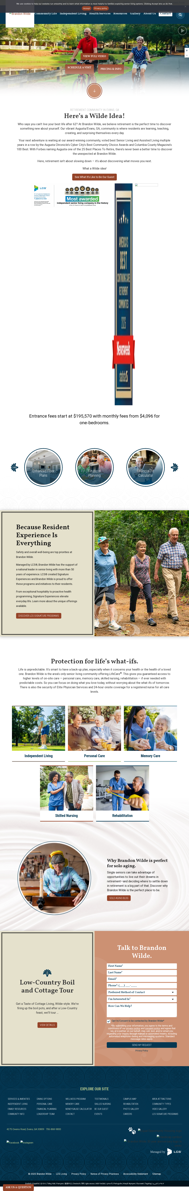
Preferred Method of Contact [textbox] (126, 992)
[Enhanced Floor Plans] (43, 467)
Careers (127, 1114)
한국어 (43, 1184)
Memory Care (72, 1104)
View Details (47, 1025)
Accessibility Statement (135, 1174)
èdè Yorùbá (100, 1184)
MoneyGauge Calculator (79, 1109)
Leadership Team (45, 1114)
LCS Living (61, 1174)
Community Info (16, 1114)
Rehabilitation (130, 1104)
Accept (86, 8)
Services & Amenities (19, 1099)
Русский (140, 1184)
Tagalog (148, 1184)
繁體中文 (68, 1184)
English (28, 1184)
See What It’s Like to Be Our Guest (94, 177)
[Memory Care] (150, 734)
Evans (30, 1129)
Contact (165, 14)
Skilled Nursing (102, 1104)
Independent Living (73, 14)
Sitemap (156, 1174)
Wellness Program (76, 1099)
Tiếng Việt (51, 1184)
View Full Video (94, 56)
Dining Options (44, 1099)
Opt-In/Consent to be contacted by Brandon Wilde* (138, 1021)
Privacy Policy (141, 1050)
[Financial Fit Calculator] (145, 467)
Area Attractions (161, 1099)
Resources (120, 14)
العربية (155, 1184)
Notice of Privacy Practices (105, 1174)
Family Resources (17, 1109)
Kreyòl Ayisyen (129, 1184)
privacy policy (133, 1028)
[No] (185, 6)
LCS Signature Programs (165, 1114)
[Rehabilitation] (122, 793)
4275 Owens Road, (16, 1129)
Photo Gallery (131, 1109)
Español (36, 1184)
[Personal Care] (94, 734)
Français (59, 1184)
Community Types (161, 1104)
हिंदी (83, 1184)
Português (118, 1184)
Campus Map (129, 1099)
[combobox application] (142, 992)
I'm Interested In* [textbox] (119, 999)
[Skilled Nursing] (66, 793)
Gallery (135, 14)
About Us (149, 14)
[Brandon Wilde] (20, 13)
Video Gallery (159, 1109)
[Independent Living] (38, 734)
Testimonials (101, 1099)
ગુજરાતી (109, 1184)
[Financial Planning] (94, 467)
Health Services (99, 14)
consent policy (152, 1028)
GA (35, 1129)
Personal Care (44, 1104)
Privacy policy (100, 8)
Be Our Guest (101, 1109)
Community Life (45, 14)
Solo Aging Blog (118, 898)
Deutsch (76, 1184)
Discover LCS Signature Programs (38, 615)
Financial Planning (47, 1109)
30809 (41, 1129)
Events (98, 1114)
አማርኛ (161, 1184)
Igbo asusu (89, 1184)
